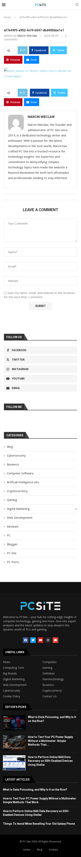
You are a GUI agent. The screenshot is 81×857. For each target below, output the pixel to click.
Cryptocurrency (17, 491)
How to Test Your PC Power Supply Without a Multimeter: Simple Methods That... (50, 740)
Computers (49, 662)
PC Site (12, 553)
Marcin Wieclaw (27, 35)
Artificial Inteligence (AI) (23, 482)
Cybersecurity (16, 455)
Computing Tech (13, 667)
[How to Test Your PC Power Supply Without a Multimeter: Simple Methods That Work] (14, 742)
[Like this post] (23, 50)
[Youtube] (40, 640)
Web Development (19, 517)
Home (7, 17)
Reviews (12, 526)
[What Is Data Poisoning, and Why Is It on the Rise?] (14, 722)
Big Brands (10, 673)
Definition (48, 673)
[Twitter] (33, 640)
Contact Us (49, 696)
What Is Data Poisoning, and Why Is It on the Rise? (35, 789)
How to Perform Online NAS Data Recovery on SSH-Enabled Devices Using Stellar (50, 760)
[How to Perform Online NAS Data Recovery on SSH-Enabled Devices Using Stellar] (14, 762)
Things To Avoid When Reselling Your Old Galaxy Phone (39, 823)
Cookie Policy (11, 696)
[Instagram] (48, 640)
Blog (10, 447)
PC (9, 535)
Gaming (12, 500)
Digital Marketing (18, 509)
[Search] (77, 5)
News (6, 662)
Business (13, 464)
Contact (53, 849)
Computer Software (20, 473)
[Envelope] (55, 640)
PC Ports (13, 562)
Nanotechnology (53, 679)
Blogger (12, 544)
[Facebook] (25, 640)
